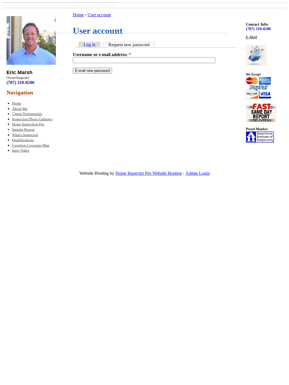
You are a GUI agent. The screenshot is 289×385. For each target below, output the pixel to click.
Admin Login (197, 173)
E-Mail (251, 37)
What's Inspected (25, 135)
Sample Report (23, 129)
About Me (20, 109)
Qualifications (23, 140)
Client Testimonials (27, 114)
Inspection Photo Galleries (32, 119)
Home (16, 103)
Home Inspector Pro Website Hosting (148, 173)
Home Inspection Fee (28, 124)
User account (99, 14)
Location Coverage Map (30, 145)
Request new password (129, 44)
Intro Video (20, 150)
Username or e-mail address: (102, 54)
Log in (89, 44)
